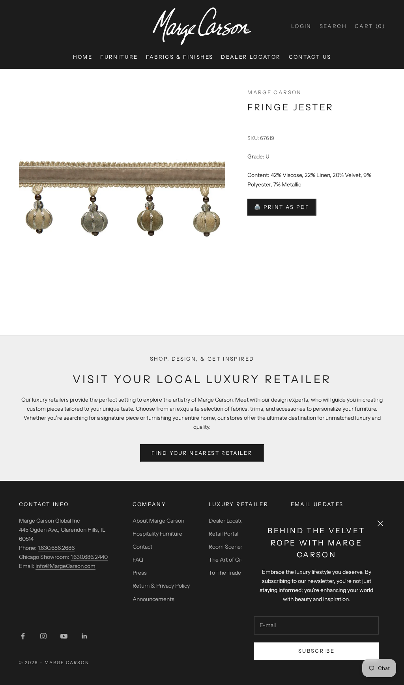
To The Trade (225, 572)
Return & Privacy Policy (161, 585)
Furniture (119, 57)
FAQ (138, 559)
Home (83, 57)
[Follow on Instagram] (43, 636)
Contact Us (310, 57)
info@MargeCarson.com (65, 566)
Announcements (153, 599)
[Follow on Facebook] (23, 636)
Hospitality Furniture (157, 533)
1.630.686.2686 (56, 547)
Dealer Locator (251, 57)
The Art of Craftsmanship (240, 559)
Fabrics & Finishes (179, 57)
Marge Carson (274, 92)
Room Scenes (226, 546)
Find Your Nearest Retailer (202, 453)
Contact (142, 546)
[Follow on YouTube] (64, 636)
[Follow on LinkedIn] (84, 636)
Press (140, 572)
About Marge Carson (158, 520)
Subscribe (316, 651)
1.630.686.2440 (89, 556)
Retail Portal (223, 533)
